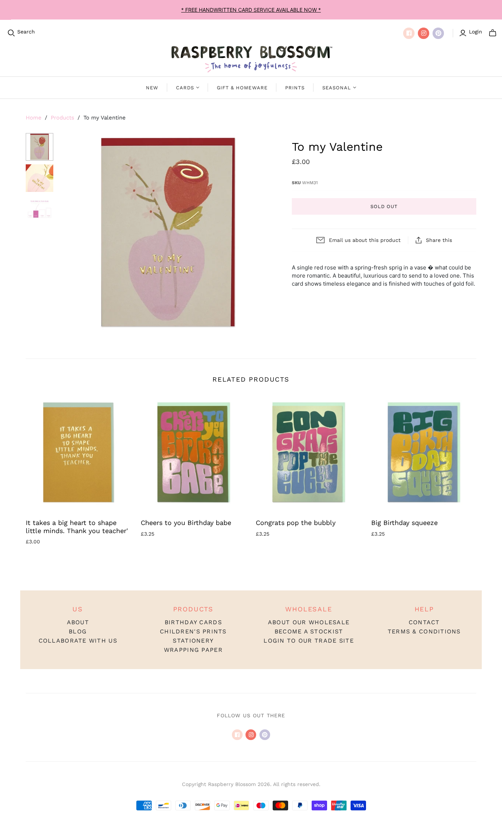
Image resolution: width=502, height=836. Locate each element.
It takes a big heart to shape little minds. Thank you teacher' (77, 527)
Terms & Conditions (424, 631)
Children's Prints (193, 631)
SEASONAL (336, 87)
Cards (185, 87)
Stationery (193, 640)
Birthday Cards (193, 622)
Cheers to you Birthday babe (186, 522)
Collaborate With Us (78, 640)
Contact (424, 622)
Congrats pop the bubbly (296, 522)
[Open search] (11, 33)
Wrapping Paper (193, 649)
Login (475, 32)
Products (62, 117)
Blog (78, 631)
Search (26, 32)
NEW (152, 87)
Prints (295, 87)
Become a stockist (309, 631)
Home (34, 117)
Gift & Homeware (242, 87)
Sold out (384, 206)
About (78, 622)
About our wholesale (308, 622)
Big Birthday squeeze (404, 522)
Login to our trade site (308, 640)
